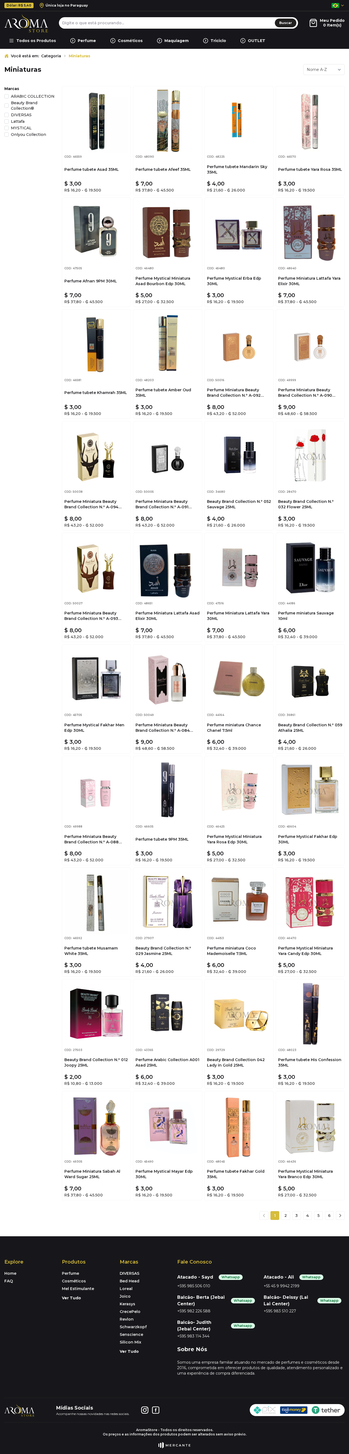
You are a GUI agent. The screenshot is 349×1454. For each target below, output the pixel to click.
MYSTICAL (21, 128)
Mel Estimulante (78, 1288)
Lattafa (18, 121)
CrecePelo (130, 1311)
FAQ (8, 1281)
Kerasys (127, 1303)
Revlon (127, 1319)
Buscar (285, 23)
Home (10, 1273)
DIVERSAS (21, 114)
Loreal (126, 1288)
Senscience (131, 1334)
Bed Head (129, 1281)
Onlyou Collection (28, 134)
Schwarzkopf (133, 1326)
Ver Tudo (71, 1297)
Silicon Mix (130, 1342)
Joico (125, 1296)
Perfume (70, 1273)
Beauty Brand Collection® (24, 105)
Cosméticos (74, 1281)
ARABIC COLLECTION (33, 96)
